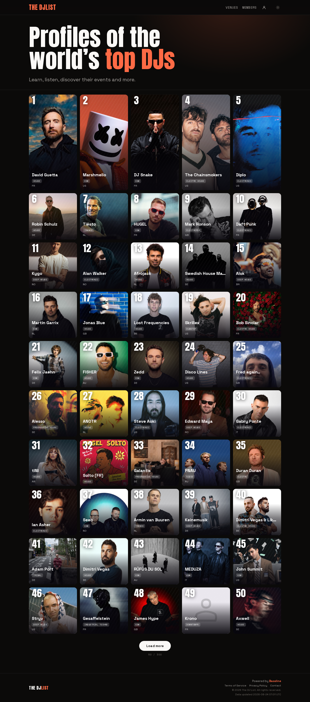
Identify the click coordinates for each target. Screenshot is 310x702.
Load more (155, 646)
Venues (232, 7)
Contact (275, 685)
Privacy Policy (258, 685)
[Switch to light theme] (278, 7)
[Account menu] (264, 7)
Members (249, 7)
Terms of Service (235, 685)
